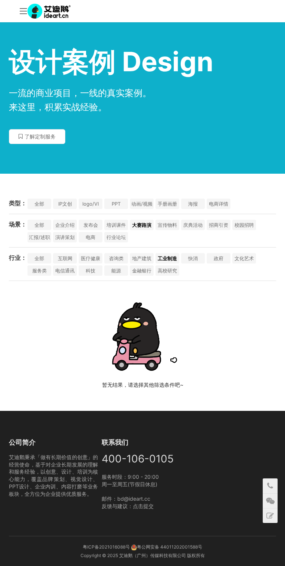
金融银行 (141, 271)
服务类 (39, 271)
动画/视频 (142, 204)
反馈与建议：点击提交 (128, 506)
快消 (193, 258)
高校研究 (167, 271)
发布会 (90, 225)
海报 (193, 204)
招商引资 (218, 225)
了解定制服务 (40, 136)
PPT (116, 204)
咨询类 (116, 258)
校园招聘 (244, 225)
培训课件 (116, 225)
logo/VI (90, 204)
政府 (218, 258)
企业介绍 (65, 225)
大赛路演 (141, 225)
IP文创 (65, 204)
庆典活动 (193, 225)
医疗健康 (90, 258)
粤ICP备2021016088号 (106, 547)
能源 (116, 271)
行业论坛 (116, 237)
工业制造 (167, 258)
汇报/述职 (39, 237)
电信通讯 (65, 271)
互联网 (65, 258)
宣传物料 (167, 225)
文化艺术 (244, 258)
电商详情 (218, 204)
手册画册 (167, 204)
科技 (90, 271)
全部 (39, 204)
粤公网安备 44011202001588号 (169, 547)
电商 (90, 237)
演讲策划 (65, 237)
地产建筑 (141, 258)
